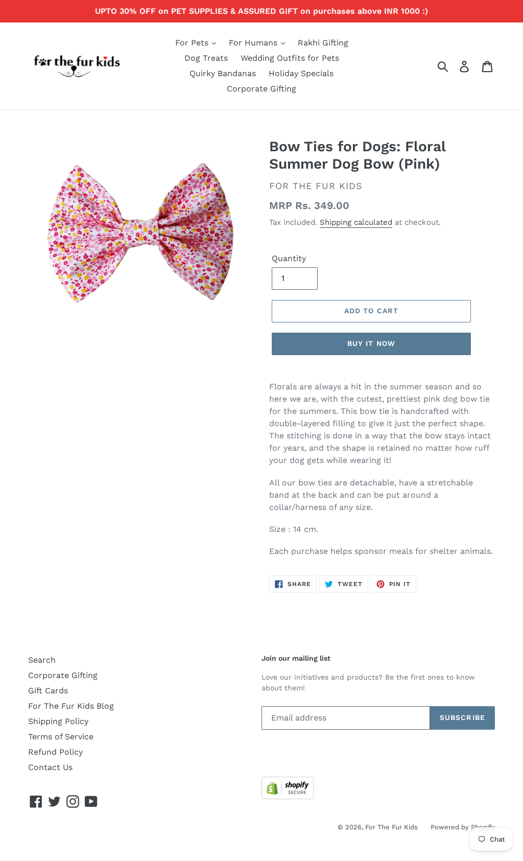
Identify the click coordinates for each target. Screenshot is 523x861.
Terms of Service (60, 736)
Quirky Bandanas (222, 73)
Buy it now (371, 343)
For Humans (254, 43)
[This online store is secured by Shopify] (288, 796)
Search (42, 660)
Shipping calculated (356, 222)
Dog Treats (206, 58)
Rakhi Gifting (323, 43)
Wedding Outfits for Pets (290, 58)
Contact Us (50, 767)
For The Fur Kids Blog (71, 706)
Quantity (289, 258)
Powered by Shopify (463, 827)
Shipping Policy (58, 721)
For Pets (193, 43)
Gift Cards (48, 690)
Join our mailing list (296, 658)
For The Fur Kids (391, 827)
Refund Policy (55, 752)
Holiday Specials (301, 73)
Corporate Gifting (261, 89)
